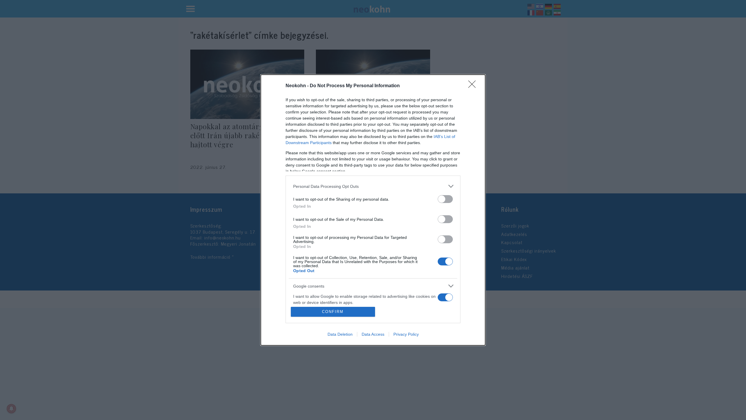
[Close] (473, 86)
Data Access (373, 334)
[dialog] (373, 210)
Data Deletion (340, 334)
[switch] (445, 199)
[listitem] (373, 186)
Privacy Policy (406, 334)
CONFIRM (333, 311)
